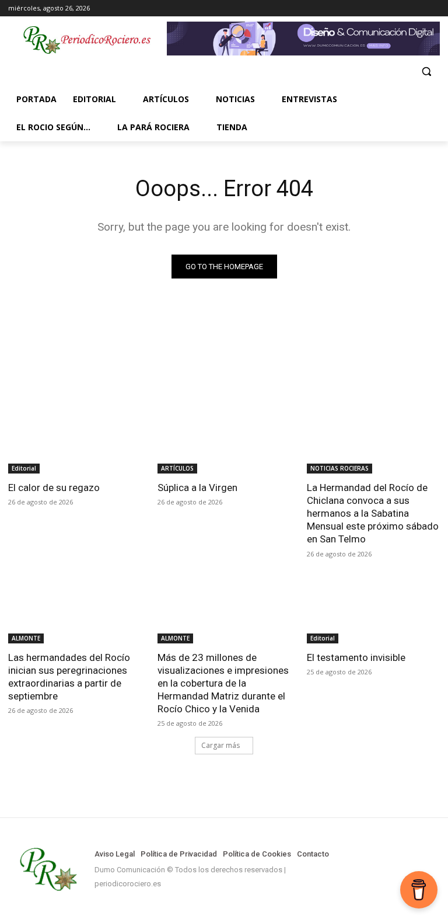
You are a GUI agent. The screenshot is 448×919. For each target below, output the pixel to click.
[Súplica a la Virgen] (224, 440)
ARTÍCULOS (177, 468)
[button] (426, 71)
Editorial (24, 468)
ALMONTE (26, 638)
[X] (417, 8)
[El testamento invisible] (373, 610)
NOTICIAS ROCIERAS (339, 468)
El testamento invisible (356, 657)
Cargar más (220, 745)
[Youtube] (433, 8)
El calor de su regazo (54, 487)
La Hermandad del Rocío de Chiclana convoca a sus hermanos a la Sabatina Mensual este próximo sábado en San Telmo (373, 513)
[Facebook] (384, 8)
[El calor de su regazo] (74, 440)
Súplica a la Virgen (197, 487)
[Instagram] (401, 8)
